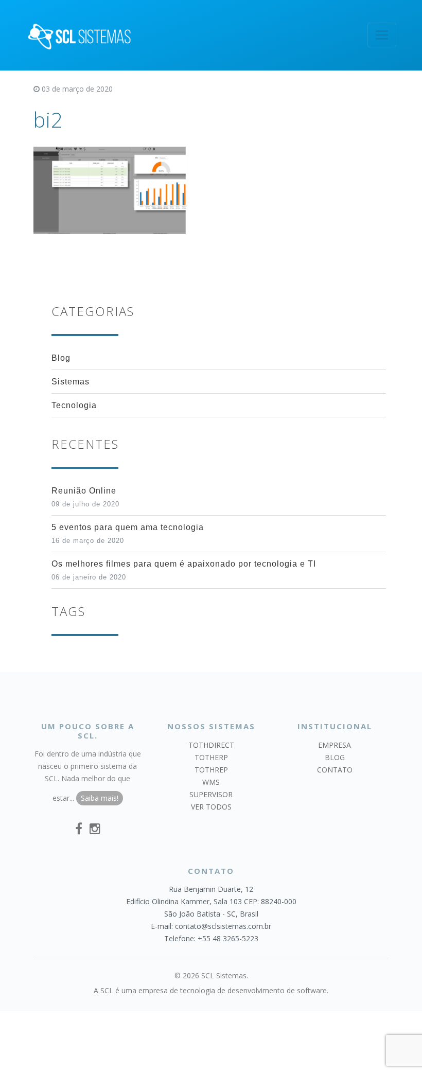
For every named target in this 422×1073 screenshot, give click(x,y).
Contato (335, 770)
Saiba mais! (99, 798)
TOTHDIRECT (211, 745)
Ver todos (211, 807)
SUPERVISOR (211, 794)
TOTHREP (211, 770)
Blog (61, 358)
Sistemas (70, 381)
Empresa (334, 745)
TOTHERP (211, 757)
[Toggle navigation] (381, 35)
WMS (211, 782)
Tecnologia (74, 405)
